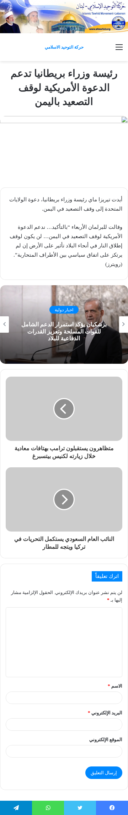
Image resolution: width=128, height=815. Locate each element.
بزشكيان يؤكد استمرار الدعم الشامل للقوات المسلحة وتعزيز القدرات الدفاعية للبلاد (64, 331)
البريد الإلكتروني (105, 712)
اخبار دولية (64, 309)
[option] (64, 324)
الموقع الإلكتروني (105, 739)
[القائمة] (119, 50)
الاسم (115, 686)
